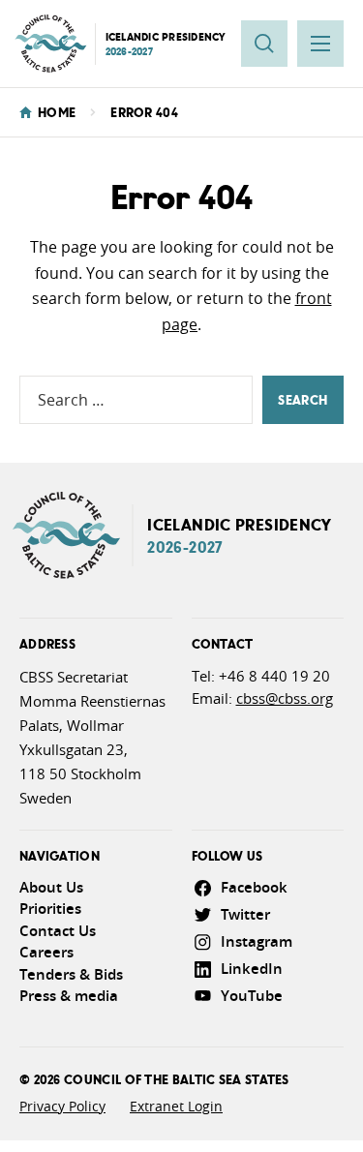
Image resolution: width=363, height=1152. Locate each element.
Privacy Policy (62, 1106)
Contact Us (57, 931)
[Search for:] (136, 400)
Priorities (50, 908)
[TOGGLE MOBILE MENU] (320, 43)
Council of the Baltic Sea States (176, 1079)
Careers (46, 952)
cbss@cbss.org (284, 698)
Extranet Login (176, 1106)
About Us (51, 887)
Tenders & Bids (71, 974)
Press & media (68, 995)
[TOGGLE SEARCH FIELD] (264, 43)
